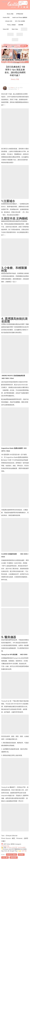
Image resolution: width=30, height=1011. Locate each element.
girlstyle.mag (5, 846)
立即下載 (23, 851)
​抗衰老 (21, 854)
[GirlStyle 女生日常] (15, 5)
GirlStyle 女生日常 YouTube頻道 (15, 847)
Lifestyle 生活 (8, 21)
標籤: (3, 854)
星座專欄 (20, 24)
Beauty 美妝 (10, 13)
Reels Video (15, 29)
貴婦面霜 (13, 857)
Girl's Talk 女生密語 (20, 21)
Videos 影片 (6, 29)
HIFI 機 (5, 857)
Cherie (12, 87)
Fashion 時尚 (6, 17)
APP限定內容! (19, 13)
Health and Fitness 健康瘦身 (19, 17)
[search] (27, 5)
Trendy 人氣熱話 (11, 24)
